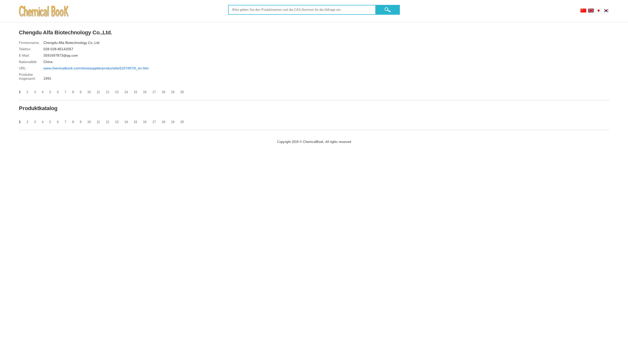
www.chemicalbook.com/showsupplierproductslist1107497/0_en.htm (96, 68)
